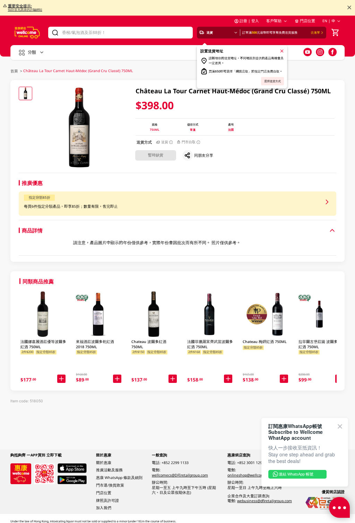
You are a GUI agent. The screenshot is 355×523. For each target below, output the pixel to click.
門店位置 (307, 20)
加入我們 (103, 507)
